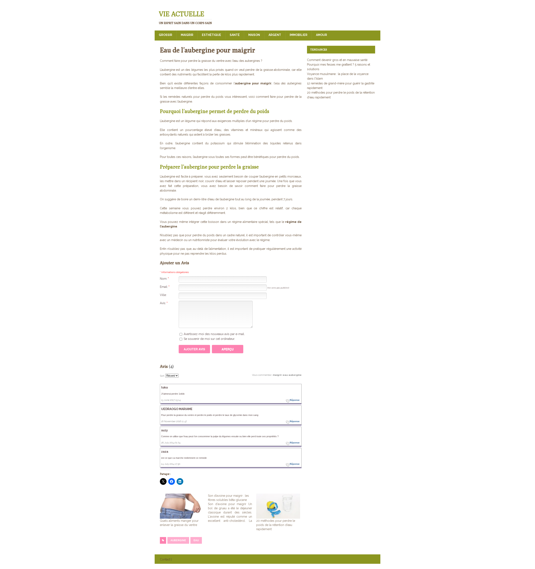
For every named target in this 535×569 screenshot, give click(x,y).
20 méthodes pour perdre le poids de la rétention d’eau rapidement (275, 525)
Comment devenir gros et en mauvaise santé (337, 60)
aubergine (178, 540)
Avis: (164, 303)
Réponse (294, 400)
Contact (165, 559)
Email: (164, 286)
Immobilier (298, 35)
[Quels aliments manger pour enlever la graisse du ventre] (182, 506)
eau (196, 540)
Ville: (163, 295)
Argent (275, 35)
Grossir (165, 35)
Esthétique (211, 35)
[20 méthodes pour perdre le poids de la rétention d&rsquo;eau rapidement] (278, 506)
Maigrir (187, 35)
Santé (235, 35)
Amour (321, 35)
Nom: (164, 278)
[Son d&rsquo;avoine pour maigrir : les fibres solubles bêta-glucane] (232, 508)
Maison (254, 35)
